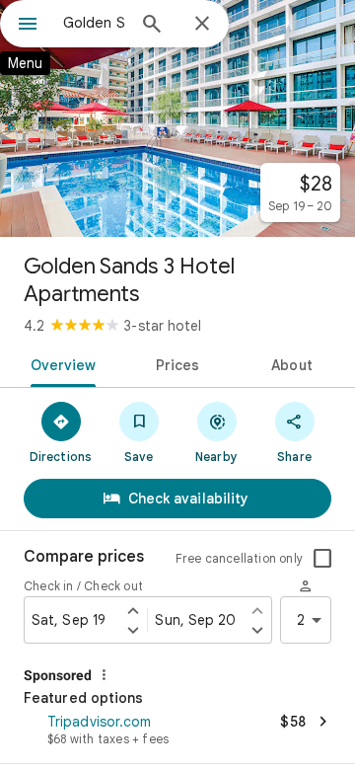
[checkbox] (322, 559)
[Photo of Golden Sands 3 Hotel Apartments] (177, 118)
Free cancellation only (239, 558)
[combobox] (93, 23)
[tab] (58, 363)
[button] (177, 731)
